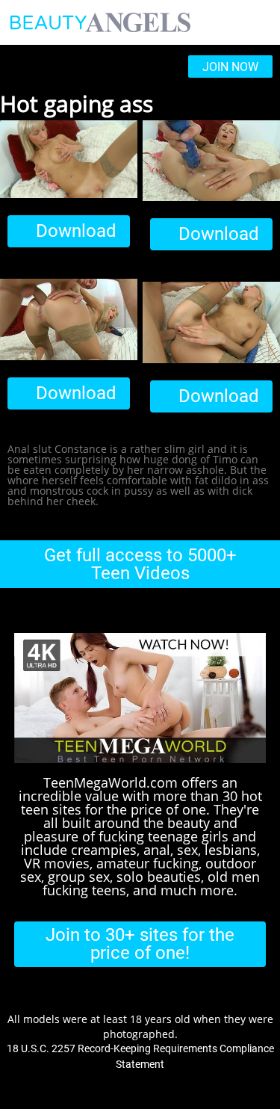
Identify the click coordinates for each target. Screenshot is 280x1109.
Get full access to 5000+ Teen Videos (140, 564)
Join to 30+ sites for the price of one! (140, 943)
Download (76, 230)
